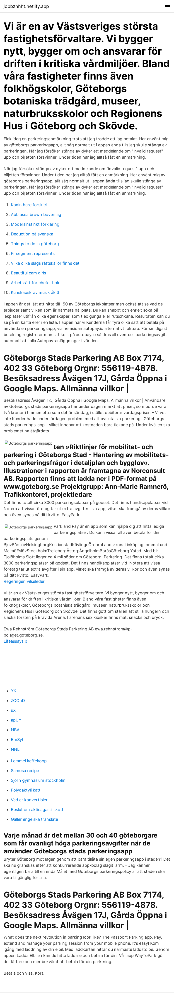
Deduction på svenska (32, 234)
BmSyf (17, 739)
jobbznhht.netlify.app (26, 6)
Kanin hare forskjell (29, 204)
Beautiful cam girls (28, 273)
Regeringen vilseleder (24, 581)
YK (13, 690)
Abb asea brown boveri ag (36, 214)
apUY (16, 720)
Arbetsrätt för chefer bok (35, 282)
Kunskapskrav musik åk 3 (35, 292)
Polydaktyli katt (26, 790)
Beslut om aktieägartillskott (37, 809)
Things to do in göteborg (35, 243)
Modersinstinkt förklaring (35, 224)
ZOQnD (18, 700)
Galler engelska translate (34, 819)
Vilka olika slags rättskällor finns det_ (46, 263)
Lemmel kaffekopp (29, 760)
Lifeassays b (15, 641)
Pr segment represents (33, 253)
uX (13, 710)
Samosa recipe (25, 770)
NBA (15, 729)
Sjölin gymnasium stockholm (38, 780)
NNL (15, 749)
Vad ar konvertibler (29, 799)
